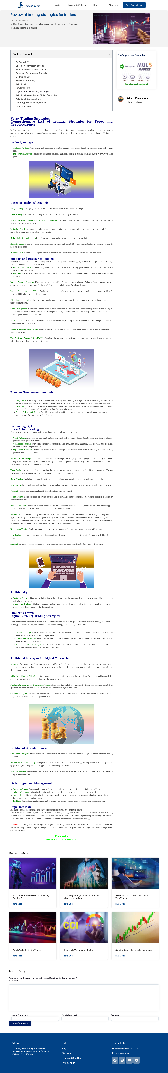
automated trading (47, 604)
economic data (91, 412)
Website (115, 1015)
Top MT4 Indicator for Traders (27, 950)
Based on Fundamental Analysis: (31, 73)
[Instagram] (122, 1060)
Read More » (18, 904)
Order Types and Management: (31, 102)
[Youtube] (129, 1060)
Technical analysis (19, 20)
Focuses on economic (42, 154)
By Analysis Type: (24, 62)
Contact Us (118, 1043)
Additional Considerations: (29, 99)
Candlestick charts (36, 309)
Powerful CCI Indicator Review (79, 950)
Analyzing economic (37, 406)
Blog (95, 5)
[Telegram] (136, 1060)
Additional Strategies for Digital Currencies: (36, 95)
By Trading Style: (24, 76)
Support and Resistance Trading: (31, 69)
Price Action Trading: (26, 80)
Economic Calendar (77, 5)
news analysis (77, 598)
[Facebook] (115, 1060)
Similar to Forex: (24, 88)
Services (58, 5)
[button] (109, 54)
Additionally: (22, 84)
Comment (14, 980)
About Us (113, 5)
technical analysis (28, 622)
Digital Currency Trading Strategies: (33, 91)
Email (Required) (69, 1015)
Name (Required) (19, 1015)
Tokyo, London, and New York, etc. (48, 520)
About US (18, 1043)
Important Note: (23, 106)
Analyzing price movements (22, 432)
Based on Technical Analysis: (30, 65)
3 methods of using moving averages (134, 950)
